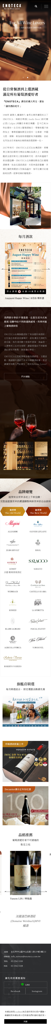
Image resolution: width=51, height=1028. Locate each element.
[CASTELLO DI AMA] (38, 583)
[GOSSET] (13, 561)
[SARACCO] (38, 561)
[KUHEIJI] (13, 602)
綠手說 (13, 854)
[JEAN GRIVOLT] (13, 542)
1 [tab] (23, 77)
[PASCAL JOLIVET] (38, 621)
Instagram (37, 991)
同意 (25, 1021)
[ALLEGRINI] (13, 523)
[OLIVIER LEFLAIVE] (38, 523)
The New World (38, 511)
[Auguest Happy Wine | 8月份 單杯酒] (25, 268)
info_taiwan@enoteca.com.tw (26, 956)
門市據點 (25, 376)
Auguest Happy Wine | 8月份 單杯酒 (24, 298)
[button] (36, 6)
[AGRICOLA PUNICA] (13, 639)
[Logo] (12, 6)
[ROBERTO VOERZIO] (13, 658)
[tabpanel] (25, 40)
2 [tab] (27, 77)
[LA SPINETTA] (38, 602)
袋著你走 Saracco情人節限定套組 (25, 699)
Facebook (15, 991)
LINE (27, 984)
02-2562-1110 (17, 961)
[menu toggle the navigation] (46, 6)
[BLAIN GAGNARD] (13, 621)
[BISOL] (38, 542)
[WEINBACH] (13, 583)
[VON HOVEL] (38, 639)
